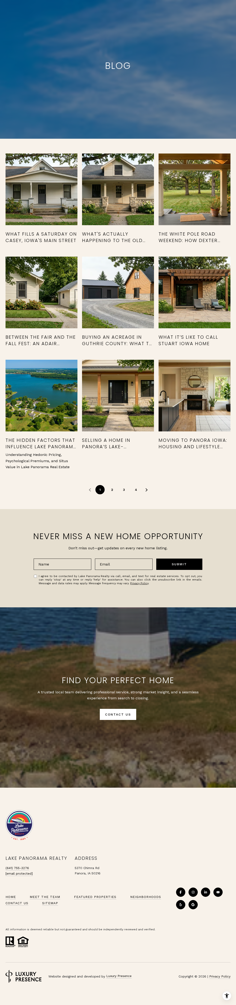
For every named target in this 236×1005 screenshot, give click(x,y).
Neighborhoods (145, 897)
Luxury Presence (119, 976)
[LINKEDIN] (205, 892)
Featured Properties (95, 897)
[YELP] (180, 904)
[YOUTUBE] (218, 892)
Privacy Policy (139, 583)
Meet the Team (45, 897)
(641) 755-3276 (17, 868)
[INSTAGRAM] (193, 892)
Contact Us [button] (118, 714)
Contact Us (17, 903)
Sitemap (50, 903)
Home (11, 897)
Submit (179, 564)
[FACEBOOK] (180, 892)
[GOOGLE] (193, 904)
